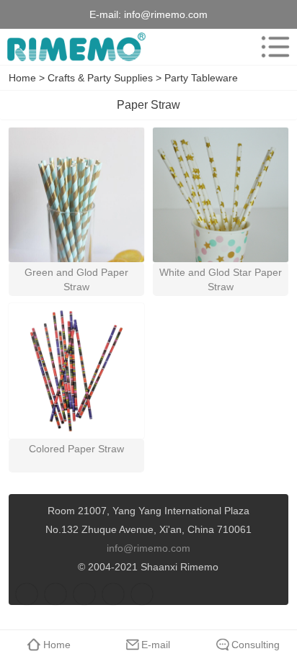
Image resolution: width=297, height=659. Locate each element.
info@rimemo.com (166, 14)
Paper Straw (148, 105)
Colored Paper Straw (76, 448)
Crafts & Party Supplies (100, 78)
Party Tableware (201, 78)
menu (275, 46)
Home (22, 78)
